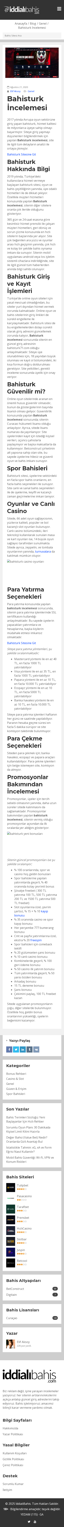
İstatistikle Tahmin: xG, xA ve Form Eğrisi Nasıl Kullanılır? (29, 1150)
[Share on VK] (36, 1049)
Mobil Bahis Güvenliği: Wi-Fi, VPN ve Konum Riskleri (30, 1160)
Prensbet (23, 1218)
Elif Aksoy (15, 91)
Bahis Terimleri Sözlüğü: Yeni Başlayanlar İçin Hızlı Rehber (25, 1119)
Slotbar (22, 1239)
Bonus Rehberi (16, 1074)
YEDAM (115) (29, 1514)
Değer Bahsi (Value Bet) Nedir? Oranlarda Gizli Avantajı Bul (26, 1139)
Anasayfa (21, 23)
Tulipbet (22, 1185)
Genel (43, 23)
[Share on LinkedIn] (23, 1049)
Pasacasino (24, 1196)
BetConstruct (31, 1289)
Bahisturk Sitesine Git (21, 154)
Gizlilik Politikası (13, 1459)
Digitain (31, 1295)
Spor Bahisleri (15, 1094)
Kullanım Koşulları (15, 1453)
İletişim (7, 1490)
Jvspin (21, 1250)
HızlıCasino (24, 1228)
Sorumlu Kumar (13, 1484)
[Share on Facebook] (9, 1049)
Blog (33, 23)
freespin (36, 940)
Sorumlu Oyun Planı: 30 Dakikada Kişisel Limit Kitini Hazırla (28, 1129)
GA (41, 1514)
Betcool (22, 1261)
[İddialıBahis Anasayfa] (22, 9)
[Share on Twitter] (16, 1049)
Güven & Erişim (16, 1089)
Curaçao (31, 1318)
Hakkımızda (10, 1428)
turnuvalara (43, 551)
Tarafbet (23, 1207)
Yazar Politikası (13, 1434)
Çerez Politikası (13, 1465)
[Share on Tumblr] (29, 1049)
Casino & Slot (15, 1079)
